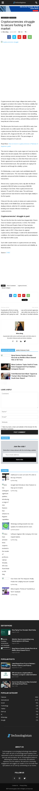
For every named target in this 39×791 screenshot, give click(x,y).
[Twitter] (25, 341)
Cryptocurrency (5, 17)
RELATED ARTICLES (8, 350)
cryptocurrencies (22, 285)
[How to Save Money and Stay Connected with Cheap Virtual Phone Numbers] (5, 684)
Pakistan (3, 697)
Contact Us (15, 785)
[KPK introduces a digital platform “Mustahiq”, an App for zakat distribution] (5, 675)
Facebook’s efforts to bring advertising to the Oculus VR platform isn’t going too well (10, 312)
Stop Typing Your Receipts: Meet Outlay (24, 630)
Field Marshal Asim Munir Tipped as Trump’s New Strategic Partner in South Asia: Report (24, 376)
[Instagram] (17, 341)
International (13, 17)
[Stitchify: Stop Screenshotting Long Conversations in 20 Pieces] (5, 643)
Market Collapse (6, 288)
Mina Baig (5, 32)
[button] (36, 2)
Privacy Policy (23, 785)
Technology (4, 706)
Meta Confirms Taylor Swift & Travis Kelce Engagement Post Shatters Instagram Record (24, 367)
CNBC (8, 252)
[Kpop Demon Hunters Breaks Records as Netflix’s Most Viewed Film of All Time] (5, 357)
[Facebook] (13, 341)
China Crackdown (11, 285)
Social (3, 703)
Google (3, 720)
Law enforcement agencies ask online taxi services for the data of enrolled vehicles (29, 312)
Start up (3, 711)
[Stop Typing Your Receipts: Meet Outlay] (5, 632)
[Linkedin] (21, 341)
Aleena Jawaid (15, 529)
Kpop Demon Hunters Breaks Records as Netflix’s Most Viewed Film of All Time (23, 357)
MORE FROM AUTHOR (22, 350)
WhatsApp (4, 717)
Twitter (3, 709)
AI (1, 714)
